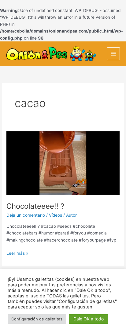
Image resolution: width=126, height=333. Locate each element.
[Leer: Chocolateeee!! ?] (63, 163)
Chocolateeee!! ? (35, 206)
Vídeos (55, 215)
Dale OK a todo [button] (88, 318)
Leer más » (17, 253)
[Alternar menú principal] (113, 53)
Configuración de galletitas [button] (36, 318)
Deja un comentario (25, 215)
